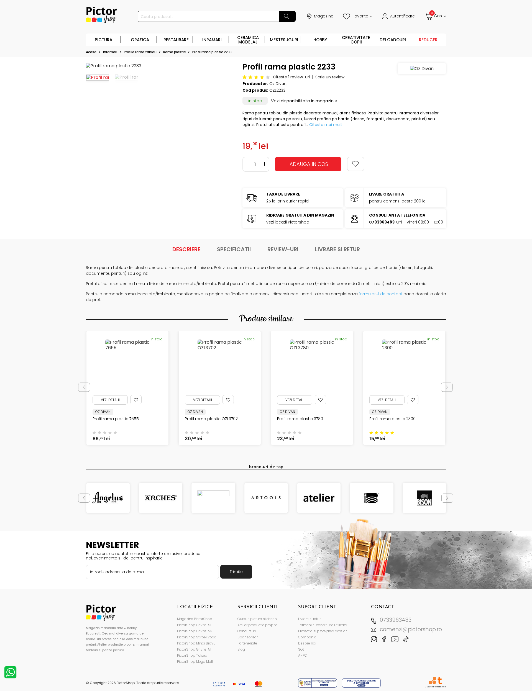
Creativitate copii (356, 40)
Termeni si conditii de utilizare (322, 625)
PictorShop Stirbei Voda (196, 637)
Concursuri (246, 631)
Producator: (255, 83)
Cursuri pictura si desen (257, 618)
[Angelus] (108, 498)
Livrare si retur (309, 618)
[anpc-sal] (318, 682)
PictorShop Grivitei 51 (194, 649)
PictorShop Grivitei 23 (194, 631)
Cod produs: (255, 90)
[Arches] (160, 498)
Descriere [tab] (186, 249)
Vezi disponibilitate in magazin (302, 101)
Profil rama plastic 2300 (300, 419)
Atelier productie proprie (257, 625)
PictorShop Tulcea (192, 655)
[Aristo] (213, 498)
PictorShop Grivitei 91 (194, 625)
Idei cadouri (392, 40)
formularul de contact (380, 294)
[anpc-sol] (361, 682)
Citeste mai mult (325, 124)
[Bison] (424, 498)
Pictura (103, 40)
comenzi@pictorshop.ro (411, 629)
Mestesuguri (284, 40)
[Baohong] (371, 498)
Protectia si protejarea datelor (322, 631)
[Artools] (266, 498)
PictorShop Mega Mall (195, 661)
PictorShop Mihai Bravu (196, 643)
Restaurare (176, 40)
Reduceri (429, 40)
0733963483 (395, 620)
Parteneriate (247, 643)
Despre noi (307, 643)
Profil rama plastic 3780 (208, 419)
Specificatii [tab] (234, 249)
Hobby (320, 40)
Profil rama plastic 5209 (392, 419)
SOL (301, 649)
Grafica (140, 40)
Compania (307, 637)
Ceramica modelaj (248, 40)
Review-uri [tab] (282, 249)
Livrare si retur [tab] (337, 249)
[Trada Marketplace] (439, 680)
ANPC (302, 655)
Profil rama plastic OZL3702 (119, 419)
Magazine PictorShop (194, 618)
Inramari (212, 40)
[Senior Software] (432, 680)
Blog (241, 649)
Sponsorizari (248, 637)
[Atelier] (319, 498)
